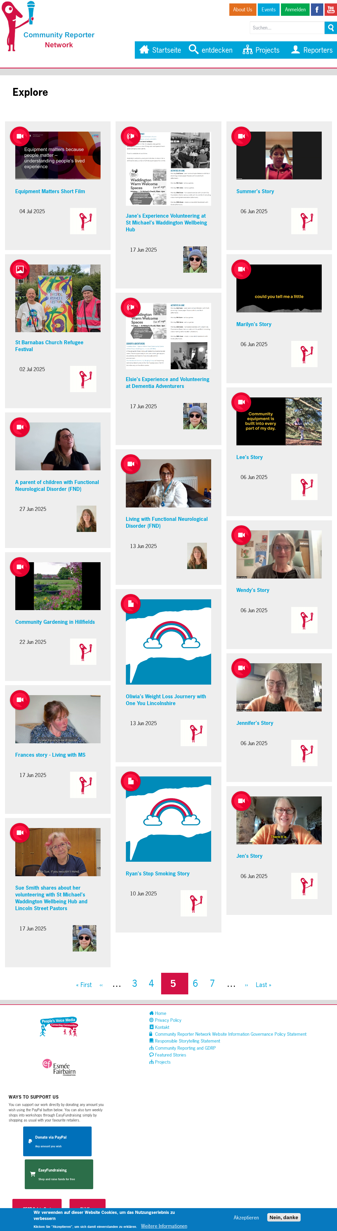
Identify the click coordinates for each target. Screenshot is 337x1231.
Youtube (331, 9)
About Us (242, 9)
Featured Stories (170, 1055)
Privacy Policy (167, 1020)
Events (269, 9)
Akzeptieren (246, 1217)
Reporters (317, 50)
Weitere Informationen (164, 1226)
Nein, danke (284, 1217)
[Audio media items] (131, 136)
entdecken (216, 50)
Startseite (165, 50)
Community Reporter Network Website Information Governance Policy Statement (230, 1034)
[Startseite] (51, 50)
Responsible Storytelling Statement (187, 1041)
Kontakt (161, 1027)
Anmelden (295, 9)
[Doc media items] (131, 604)
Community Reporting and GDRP (185, 1048)
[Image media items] (20, 269)
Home (160, 1013)
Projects (267, 50)
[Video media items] (20, 136)
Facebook (317, 9)
